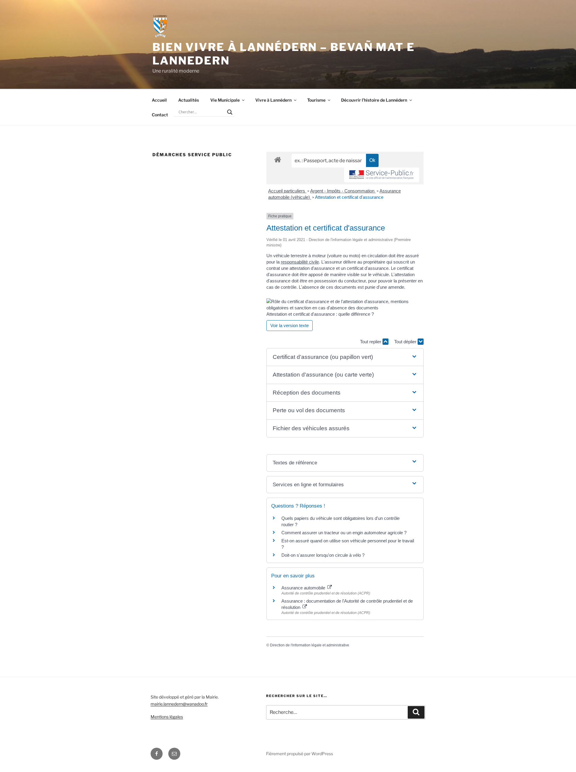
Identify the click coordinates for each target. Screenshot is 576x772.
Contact (160, 114)
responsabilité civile (300, 261)
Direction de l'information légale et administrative (309, 645)
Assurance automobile (303, 587)
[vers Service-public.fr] (381, 175)
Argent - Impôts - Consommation (343, 190)
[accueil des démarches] (277, 159)
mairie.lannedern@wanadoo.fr (179, 703)
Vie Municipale (225, 100)
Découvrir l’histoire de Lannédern (374, 100)
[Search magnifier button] (230, 112)
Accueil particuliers (287, 190)
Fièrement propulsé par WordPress (299, 753)
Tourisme (316, 100)
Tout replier (371, 341)
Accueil (159, 100)
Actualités (188, 100)
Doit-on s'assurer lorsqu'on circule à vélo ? (322, 555)
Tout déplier (406, 341)
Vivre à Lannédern (273, 100)
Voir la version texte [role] (289, 325)
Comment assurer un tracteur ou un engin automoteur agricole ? (343, 532)
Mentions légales (167, 716)
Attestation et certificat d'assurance (349, 197)
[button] (345, 357)
